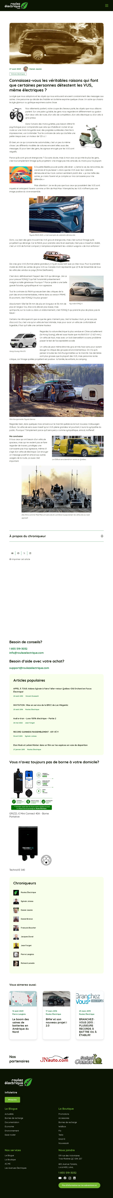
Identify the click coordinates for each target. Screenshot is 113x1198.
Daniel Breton (27, 919)
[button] (107, 5)
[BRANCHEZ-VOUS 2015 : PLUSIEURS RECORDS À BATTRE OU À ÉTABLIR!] (90, 1015)
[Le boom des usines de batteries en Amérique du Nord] (23, 1015)
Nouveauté (63, 1143)
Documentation (12, 1122)
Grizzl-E (61, 1139)
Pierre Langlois (27, 954)
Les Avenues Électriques (15, 1168)
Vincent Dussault (32, 696)
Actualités (9, 1114)
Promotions (63, 1114)
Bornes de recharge (14, 1118)
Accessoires (63, 1118)
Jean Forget (30, 723)
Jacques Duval (27, 936)
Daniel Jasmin (35, 69)
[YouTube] (59, 1178)
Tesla (60, 1135)
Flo (59, 1130)
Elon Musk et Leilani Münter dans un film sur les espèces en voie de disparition (50, 745)
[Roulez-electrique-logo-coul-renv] (16, 5)
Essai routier (10, 1135)
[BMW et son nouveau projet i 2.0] (56, 1015)
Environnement (12, 1130)
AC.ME (7, 1164)
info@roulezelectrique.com (26, 652)
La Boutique (10, 1159)
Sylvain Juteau (31, 736)
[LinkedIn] (74, 1178)
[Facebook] (65, 1178)
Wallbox (62, 1126)
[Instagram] (70, 1178)
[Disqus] (56, 591)
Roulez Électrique (32, 709)
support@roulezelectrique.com (29, 668)
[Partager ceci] (18, 553)
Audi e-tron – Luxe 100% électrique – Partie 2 (34, 718)
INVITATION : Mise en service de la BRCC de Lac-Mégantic (40, 705)
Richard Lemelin (28, 963)
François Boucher (28, 928)
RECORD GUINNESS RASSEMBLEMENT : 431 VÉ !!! (35, 732)
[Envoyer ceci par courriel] (12, 553)
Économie (9, 1126)
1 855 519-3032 (18, 648)
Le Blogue (9, 1155)
